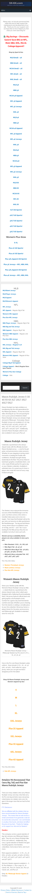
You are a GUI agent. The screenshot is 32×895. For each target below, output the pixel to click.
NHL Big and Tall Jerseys (11, 348)
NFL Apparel (7, 310)
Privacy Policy (5, 890)
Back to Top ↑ (22, 892)
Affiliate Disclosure (17, 890)
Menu (3, 10)
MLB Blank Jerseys (9, 290)
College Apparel (8, 366)
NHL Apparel (7, 352)
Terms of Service (11, 892)
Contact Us (27, 890)
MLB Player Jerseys (9, 294)
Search (5, 385)
